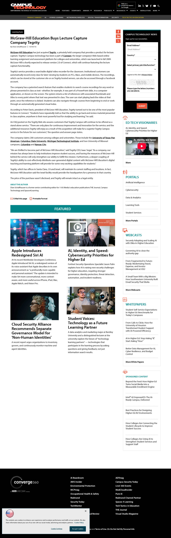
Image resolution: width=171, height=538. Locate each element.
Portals (132, 177)
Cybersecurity (132, 189)
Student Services (133, 212)
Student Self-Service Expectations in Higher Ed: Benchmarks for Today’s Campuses (141, 312)
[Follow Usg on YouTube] (154, 6)
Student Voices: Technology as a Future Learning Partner (88, 323)
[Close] (85, 511)
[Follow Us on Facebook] (151, 6)
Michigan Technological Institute (63, 141)
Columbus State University (33, 141)
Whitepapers (136, 304)
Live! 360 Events (123, 485)
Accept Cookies (77, 529)
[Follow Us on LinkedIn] (139, 5)
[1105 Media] (25, 505)
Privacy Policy (147, 74)
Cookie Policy (79, 523)
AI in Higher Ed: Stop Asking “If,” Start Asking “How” (140, 339)
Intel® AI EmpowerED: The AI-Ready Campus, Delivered (139, 398)
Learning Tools (17, 32)
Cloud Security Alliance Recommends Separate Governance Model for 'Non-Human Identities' (32, 331)
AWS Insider (76, 481)
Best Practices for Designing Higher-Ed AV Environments (139, 411)
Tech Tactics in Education (127, 505)
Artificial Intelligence (135, 182)
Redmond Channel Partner (128, 497)
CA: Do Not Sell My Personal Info (120, 529)
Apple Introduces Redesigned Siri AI (27, 252)
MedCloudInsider (124, 489)
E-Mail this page (20, 198)
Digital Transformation (98, 17)
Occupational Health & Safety (84, 493)
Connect (67, 55)
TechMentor (76, 505)
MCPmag (74, 489)
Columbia (25, 144)
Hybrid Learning (56, 17)
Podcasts (108, 10)
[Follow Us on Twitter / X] (143, 6)
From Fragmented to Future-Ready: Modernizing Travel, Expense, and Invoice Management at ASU (139, 264)
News (58, 10)
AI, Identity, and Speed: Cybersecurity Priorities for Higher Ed (91, 255)
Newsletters (145, 10)
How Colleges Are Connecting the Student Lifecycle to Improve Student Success (141, 426)
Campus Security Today (127, 481)
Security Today (77, 501)
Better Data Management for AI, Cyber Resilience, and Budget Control (141, 351)
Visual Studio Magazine (127, 513)
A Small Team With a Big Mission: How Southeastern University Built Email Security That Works (142, 279)
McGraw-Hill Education (21, 52)
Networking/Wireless (76, 17)
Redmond (75, 497)
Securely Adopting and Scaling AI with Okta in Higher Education (141, 242)
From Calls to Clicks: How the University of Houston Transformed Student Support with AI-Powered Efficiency (140, 326)
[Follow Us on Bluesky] (147, 6)
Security (115, 17)
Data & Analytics (133, 197)
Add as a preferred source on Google (127, 5)
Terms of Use (100, 529)
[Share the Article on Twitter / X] (118, 41)
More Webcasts (133, 289)
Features (65, 10)
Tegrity (52, 52)
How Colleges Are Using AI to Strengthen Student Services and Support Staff (141, 442)
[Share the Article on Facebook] (118, 31)
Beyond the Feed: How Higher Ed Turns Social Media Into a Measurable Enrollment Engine (141, 384)
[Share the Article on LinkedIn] (118, 36)
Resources (121, 10)
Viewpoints (76, 10)
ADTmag (120, 477)
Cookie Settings (56, 529)
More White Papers (135, 361)
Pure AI (119, 493)
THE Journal (121, 509)
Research (98, 10)
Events (133, 10)
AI (45, 17)
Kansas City (40, 144)
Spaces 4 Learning (124, 501)
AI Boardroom (77, 477)
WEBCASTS (134, 235)
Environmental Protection (82, 485)
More (155, 10)
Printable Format (40, 198)
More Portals (132, 220)
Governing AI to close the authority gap (137, 252)
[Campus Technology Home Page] (28, 7)
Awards (86, 10)
